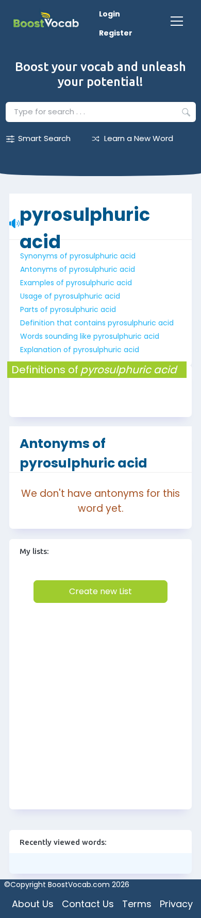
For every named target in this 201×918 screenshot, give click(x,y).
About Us (33, 903)
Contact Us (88, 903)
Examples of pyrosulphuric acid (76, 283)
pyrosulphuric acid (85, 209)
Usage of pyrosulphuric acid (70, 296)
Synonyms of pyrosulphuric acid (78, 256)
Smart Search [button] (44, 138)
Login (109, 14)
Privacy (176, 903)
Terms (137, 903)
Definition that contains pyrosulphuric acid (97, 323)
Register (115, 33)
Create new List (100, 591)
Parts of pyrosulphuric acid (68, 309)
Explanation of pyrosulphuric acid (79, 349)
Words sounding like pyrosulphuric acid (89, 336)
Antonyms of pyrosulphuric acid (77, 269)
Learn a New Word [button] (138, 138)
